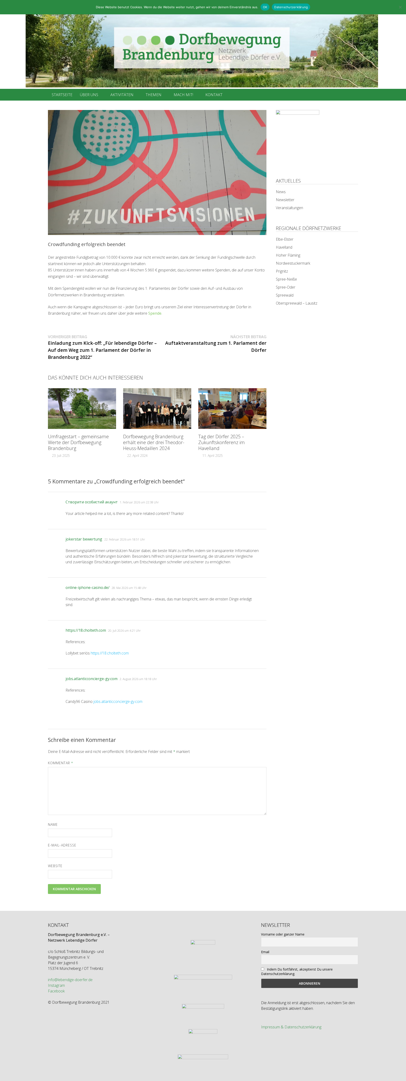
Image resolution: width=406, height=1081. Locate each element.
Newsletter (285, 199)
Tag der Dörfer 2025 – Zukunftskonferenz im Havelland (221, 442)
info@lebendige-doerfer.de (70, 979)
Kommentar (60, 763)
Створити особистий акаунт (92, 502)
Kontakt (214, 94)
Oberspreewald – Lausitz (296, 303)
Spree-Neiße (286, 279)
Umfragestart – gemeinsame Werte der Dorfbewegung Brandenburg (78, 442)
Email (265, 952)
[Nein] (400, 7)
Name (53, 824)
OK (265, 7)
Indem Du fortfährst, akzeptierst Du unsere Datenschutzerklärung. (297, 971)
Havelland (284, 247)
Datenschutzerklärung (291, 7)
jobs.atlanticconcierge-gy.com (91, 678)
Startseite (62, 94)
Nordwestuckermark (293, 263)
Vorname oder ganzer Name (282, 934)
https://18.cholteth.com (86, 630)
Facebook (56, 991)
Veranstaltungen (289, 207)
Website (55, 866)
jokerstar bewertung (84, 539)
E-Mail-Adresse (62, 845)
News (281, 191)
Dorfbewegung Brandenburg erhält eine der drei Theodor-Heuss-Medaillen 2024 (153, 442)
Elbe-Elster (284, 239)
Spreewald (284, 295)
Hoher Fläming (288, 255)
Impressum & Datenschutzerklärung (291, 1027)
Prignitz (282, 271)
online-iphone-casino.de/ (87, 587)
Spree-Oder (285, 287)
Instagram (56, 985)
